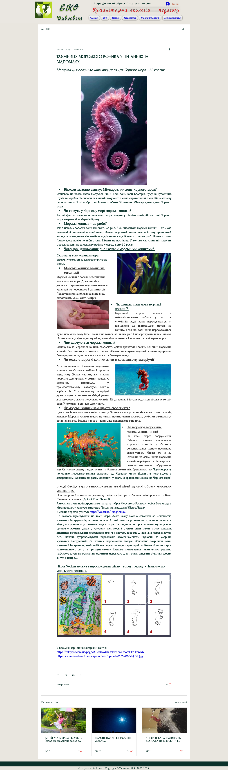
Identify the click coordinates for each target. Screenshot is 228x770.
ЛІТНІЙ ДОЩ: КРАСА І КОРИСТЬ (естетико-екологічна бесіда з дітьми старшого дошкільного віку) (63, 739)
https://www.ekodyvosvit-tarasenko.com (123, 3)
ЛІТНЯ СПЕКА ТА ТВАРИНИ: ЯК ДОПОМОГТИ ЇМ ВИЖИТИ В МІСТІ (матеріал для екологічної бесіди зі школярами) (164, 739)
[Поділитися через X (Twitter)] (65, 674)
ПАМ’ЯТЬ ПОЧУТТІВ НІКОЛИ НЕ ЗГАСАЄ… (113, 739)
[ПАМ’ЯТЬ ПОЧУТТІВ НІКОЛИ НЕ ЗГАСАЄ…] (114, 720)
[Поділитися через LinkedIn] (73, 674)
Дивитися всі (181, 702)
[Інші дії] (169, 49)
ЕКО (70, 7)
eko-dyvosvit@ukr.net (90, 768)
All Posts (45, 28)
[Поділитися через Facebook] (58, 674)
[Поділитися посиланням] (80, 674)
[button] (182, 28)
